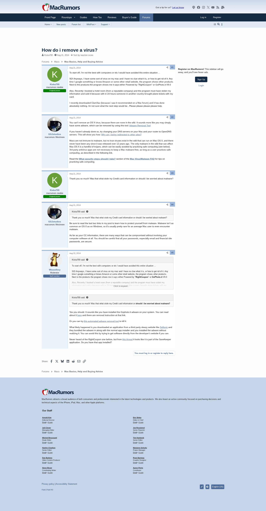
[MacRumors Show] (193, 7)
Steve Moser (47, 468)
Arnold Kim (46, 417)
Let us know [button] (178, 7)
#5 (172, 253)
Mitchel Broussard (49, 438)
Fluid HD (50, 490)
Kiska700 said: (78, 211)
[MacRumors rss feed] (217, 7)
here (79, 315)
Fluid (43, 490)
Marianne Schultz (140, 448)
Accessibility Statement (66, 484)
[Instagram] (203, 7)
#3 (172, 173)
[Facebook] (198, 7)
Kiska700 (48, 55)
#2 (172, 117)
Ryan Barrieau (138, 458)
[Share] (167, 67)
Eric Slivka (137, 417)
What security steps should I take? (97, 159)
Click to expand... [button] (121, 286)
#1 (172, 67)
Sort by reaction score (83, 55)
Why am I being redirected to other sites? (121, 134)
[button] (65, 17)
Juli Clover (46, 428)
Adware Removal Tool (140, 125)
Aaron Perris (138, 468)
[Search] (218, 24)
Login (201, 85)
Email (44, 422)
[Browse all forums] (214, 24)
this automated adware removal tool (101, 321)
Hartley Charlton (48, 448)
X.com (50, 422)
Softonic (164, 327)
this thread (127, 339)
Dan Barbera (47, 458)
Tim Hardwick (138, 438)
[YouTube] (212, 7)
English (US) (217, 487)
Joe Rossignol (139, 428)
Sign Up (201, 79)
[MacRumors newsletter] (222, 7)
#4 (172, 205)
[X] (208, 7)
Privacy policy (48, 484)
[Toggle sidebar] (222, 24)
